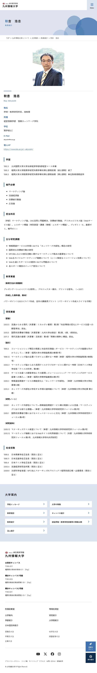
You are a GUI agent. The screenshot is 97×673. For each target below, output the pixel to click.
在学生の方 (53, 631)
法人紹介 (10, 531)
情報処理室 (54, 609)
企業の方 (8, 641)
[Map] (27, 569)
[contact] (52, 653)
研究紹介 (53, 615)
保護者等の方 (54, 636)
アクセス (42, 661)
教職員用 (60, 661)
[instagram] (59, 653)
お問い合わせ (51, 661)
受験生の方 (9, 631)
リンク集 (24, 661)
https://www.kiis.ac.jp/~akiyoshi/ (18, 149)
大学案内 (11, 494)
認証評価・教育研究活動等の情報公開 (67, 522)
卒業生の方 (9, 636)
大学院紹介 (54, 620)
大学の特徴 (56, 504)
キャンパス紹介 (58, 513)
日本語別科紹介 (11, 625)
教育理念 (10, 513)
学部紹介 (9, 620)
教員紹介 (10, 522)
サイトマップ (33, 661)
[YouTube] (38, 653)
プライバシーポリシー (12, 661)
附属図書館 (10, 609)
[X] (45, 653)
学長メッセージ (13, 504)
